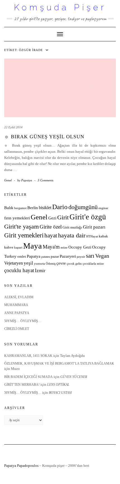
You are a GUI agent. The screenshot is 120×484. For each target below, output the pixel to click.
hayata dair (71, 235)
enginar (103, 208)
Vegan (102, 256)
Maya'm (51, 247)
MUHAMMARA (16, 305)
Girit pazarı (94, 227)
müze (64, 247)
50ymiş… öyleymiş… (22, 321)
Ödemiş (51, 263)
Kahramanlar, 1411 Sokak (28, 356)
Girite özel (51, 227)
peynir (81, 256)
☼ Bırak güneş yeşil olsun (44, 136)
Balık (8, 207)
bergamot (20, 208)
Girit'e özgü (87, 217)
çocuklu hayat (19, 270)
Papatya (33, 256)
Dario (60, 206)
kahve (8, 247)
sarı (90, 255)
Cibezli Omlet (16, 329)
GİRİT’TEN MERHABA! (22, 385)
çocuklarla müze (93, 263)
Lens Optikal (58, 385)
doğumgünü (83, 207)
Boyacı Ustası (60, 393)
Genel (8, 180)
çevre (61, 263)
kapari (18, 247)
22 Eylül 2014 (13, 127)
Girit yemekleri (24, 235)
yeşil (28, 263)
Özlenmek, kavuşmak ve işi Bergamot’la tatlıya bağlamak (59, 363)
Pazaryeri (68, 256)
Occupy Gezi (79, 247)
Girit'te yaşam (21, 226)
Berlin (32, 207)
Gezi (52, 218)
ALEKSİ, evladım (18, 297)
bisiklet (45, 207)
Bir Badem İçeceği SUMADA (28, 377)
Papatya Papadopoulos (21, 465)
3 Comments (45, 180)
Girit (63, 217)
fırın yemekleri (17, 218)
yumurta (39, 263)
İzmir (40, 270)
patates (45, 256)
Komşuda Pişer (60, 7)
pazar (55, 257)
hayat (50, 235)
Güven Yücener (73, 377)
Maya (32, 245)
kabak (103, 236)
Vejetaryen (13, 263)
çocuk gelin (74, 263)
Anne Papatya (16, 313)
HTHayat (92, 236)
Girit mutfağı (72, 227)
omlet (21, 257)
